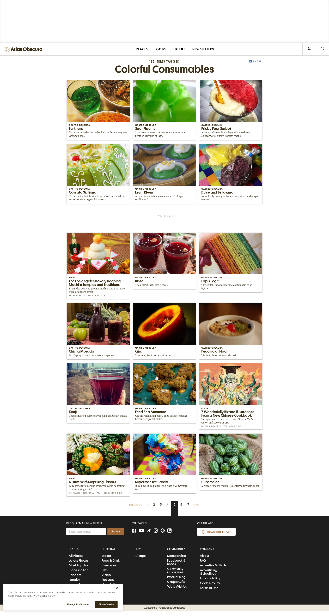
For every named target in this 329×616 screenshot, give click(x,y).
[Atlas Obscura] (24, 49)
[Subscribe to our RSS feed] (169, 530)
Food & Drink (111, 560)
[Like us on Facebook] (134, 530)
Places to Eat (78, 570)
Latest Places (79, 560)
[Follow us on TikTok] (149, 531)
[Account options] (309, 49)
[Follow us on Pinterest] (163, 530)
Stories (107, 555)
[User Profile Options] (309, 49)
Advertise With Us (213, 565)
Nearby (74, 579)
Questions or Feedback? (164, 607)
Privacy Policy (210, 578)
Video (106, 575)
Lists (105, 570)
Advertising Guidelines (208, 571)
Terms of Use (209, 587)
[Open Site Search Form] (322, 49)
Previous (135, 505)
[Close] (117, 588)
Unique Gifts (176, 581)
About (204, 555)
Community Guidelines (175, 570)
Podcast (108, 579)
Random (75, 575)
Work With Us (177, 586)
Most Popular (78, 565)
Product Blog (176, 577)
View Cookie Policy (44, 596)
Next (196, 505)
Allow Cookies (106, 604)
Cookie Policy (210, 583)
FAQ (203, 560)
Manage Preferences (78, 604)
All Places (76, 555)
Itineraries (109, 565)
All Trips (140, 555)
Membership (176, 555)
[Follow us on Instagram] (156, 530)
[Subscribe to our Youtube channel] (141, 530)
